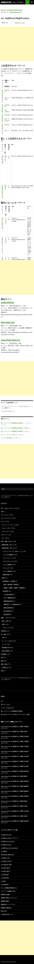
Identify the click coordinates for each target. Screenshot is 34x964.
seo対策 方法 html (6, 835)
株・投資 (3, 634)
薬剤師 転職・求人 (7, 548)
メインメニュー (32, 2)
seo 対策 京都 (5, 878)
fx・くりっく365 (6, 641)
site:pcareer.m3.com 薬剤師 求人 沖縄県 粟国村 (14, 776)
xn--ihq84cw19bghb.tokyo (14, 10)
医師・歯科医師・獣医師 (11, 584)
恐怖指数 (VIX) (6, 647)
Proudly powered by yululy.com (8, 961)
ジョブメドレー (7, 558)
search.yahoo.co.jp (15, 12)
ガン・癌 (4, 538)
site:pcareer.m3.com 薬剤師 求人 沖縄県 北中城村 (15, 811)
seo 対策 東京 (5, 884)
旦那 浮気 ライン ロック (2, 245)
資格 (3, 578)
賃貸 (2, 661)
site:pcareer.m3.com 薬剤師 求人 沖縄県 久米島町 (15, 746)
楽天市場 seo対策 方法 (7, 854)
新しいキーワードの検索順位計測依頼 (11, 423)
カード (3, 521)
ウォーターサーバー (6, 518)
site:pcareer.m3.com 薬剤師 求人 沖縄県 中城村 (14, 806)
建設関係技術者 (8, 601)
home (2, 10)
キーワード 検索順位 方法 (8, 891)
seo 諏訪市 (4, 851)
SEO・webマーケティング (8, 508)
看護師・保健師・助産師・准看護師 (14, 588)
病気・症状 (5, 621)
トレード (4, 644)
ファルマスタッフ (8, 561)
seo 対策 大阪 (5, 874)
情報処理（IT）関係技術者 (11, 604)
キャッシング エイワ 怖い (8, 434)
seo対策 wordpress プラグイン (9, 838)
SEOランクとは (19, 22)
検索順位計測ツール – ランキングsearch (13, 2)
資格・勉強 (4, 664)
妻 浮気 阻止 (2, 118)
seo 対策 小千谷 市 (6, 861)
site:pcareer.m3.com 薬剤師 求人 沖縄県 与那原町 (15, 796)
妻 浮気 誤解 (2, 108)
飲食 (2, 671)
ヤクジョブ (6, 568)
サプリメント (5, 535)
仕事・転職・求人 (6, 541)
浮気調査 (3, 654)
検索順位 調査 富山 (6, 908)
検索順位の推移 (5, 894)
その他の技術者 (8, 594)
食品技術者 (7, 614)
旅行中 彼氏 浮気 (2, 223)
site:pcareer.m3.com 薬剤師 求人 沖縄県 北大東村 (15, 761)
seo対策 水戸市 (5, 858)
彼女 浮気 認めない (2, 96)
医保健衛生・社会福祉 (9, 581)
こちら (26, 495)
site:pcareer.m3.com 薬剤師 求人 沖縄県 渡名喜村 (15, 771)
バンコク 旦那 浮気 (6, 438)
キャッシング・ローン (8, 525)
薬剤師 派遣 (6, 574)
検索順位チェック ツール (8, 904)
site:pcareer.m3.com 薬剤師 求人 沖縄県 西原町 (14, 801)
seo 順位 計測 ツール (7, 914)
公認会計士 (5, 667)
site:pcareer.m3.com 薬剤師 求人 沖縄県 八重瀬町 (15, 741)
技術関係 (5, 591)
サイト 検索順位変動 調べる (9, 888)
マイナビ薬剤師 (7, 564)
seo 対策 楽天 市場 (6, 864)
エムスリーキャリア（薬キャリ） (12, 551)
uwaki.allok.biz (7, 302)
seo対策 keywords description (9, 848)
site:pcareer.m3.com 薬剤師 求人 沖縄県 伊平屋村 (15, 756)
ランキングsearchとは (7, 708)
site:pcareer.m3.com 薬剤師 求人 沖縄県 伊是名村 (15, 751)
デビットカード (6, 531)
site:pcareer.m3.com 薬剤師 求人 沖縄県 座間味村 (15, 781)
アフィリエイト (5, 515)
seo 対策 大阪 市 (5, 868)
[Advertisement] (17, 44)
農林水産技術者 (8, 608)
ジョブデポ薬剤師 (8, 554)
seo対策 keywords (6, 845)
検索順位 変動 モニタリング (9, 898)
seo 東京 (3, 881)
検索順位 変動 (5, 901)
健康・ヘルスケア (6, 617)
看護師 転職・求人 (7, 544)
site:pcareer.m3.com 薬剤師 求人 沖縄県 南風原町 (15, 791)
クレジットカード (7, 528)
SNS (2, 511)
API (2, 701)
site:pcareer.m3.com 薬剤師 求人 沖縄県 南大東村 (15, 766)
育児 (2, 657)
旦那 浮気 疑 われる (2, 191)
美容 (3, 624)
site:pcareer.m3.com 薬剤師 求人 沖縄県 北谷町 (14, 816)
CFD (3, 637)
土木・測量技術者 (9, 598)
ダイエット (6, 627)
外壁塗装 (3, 631)
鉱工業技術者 (7, 611)
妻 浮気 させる (2, 129)
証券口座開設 (5, 651)
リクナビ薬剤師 (7, 571)
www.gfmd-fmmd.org (10, 340)
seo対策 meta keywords (8, 841)
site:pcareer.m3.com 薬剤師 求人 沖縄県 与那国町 (15, 726)
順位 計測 (3, 911)
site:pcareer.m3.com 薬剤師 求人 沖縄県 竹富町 (14, 731)
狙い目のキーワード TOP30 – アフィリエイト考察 (15, 714)
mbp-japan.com (7, 322)
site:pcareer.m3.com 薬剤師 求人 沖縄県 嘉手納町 (15, 821)
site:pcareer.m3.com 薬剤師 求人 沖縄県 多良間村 (15, 736)
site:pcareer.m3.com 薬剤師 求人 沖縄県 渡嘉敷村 (15, 786)
